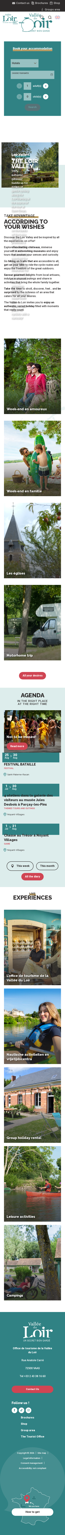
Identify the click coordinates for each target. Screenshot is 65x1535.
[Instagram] (28, 1410)
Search (32, 107)
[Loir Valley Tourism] (38, 22)
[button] (57, 17)
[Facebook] (14, 1410)
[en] (57, 17)
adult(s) (37, 86)
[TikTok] (21, 1410)
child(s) (37, 96)
